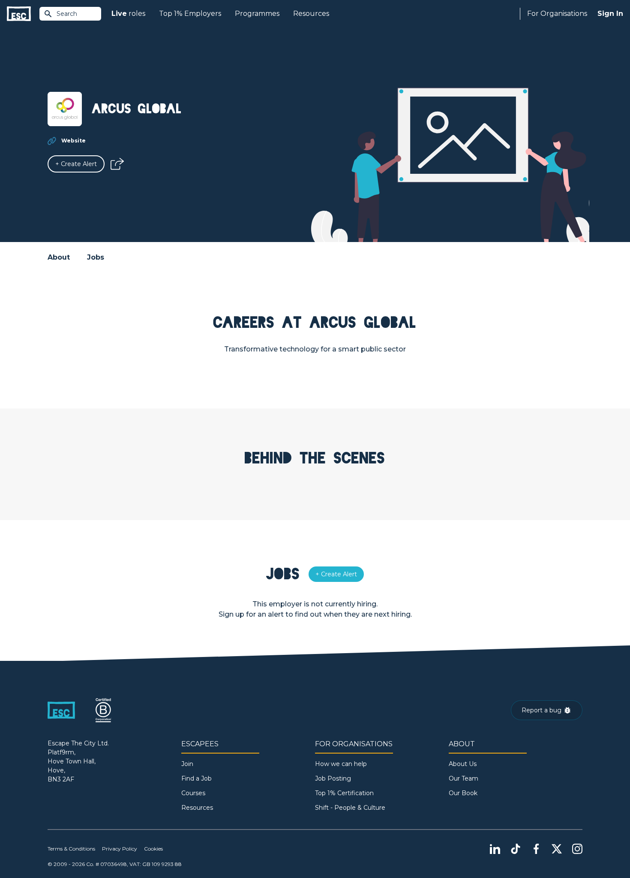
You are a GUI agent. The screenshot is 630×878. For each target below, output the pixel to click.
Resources (311, 13)
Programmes (257, 13)
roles (128, 13)
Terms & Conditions (71, 848)
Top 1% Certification (344, 793)
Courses (193, 793)
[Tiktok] (515, 849)
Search (67, 14)
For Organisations (557, 13)
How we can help (341, 764)
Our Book (463, 793)
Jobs (95, 257)
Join (187, 764)
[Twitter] (557, 849)
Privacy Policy (119, 848)
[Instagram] (577, 849)
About (59, 257)
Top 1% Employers (190, 13)
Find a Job (196, 778)
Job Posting (333, 778)
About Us (463, 764)
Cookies (153, 848)
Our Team (463, 778)
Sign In (610, 13)
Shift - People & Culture (350, 807)
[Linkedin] (495, 849)
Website (73, 140)
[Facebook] (536, 849)
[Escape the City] (19, 13)
